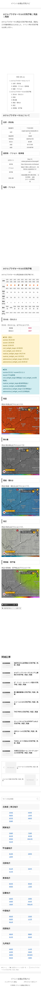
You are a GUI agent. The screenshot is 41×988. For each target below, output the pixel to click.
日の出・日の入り (18, 94)
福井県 (30, 869)
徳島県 (11, 934)
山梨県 (11, 857)
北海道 (11, 812)
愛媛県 (30, 934)
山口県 (30, 919)
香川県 (11, 937)
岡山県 (11, 922)
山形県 (30, 815)
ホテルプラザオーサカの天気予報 (21, 91)
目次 (17, 77)
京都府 (11, 901)
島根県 (11, 919)
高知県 (30, 937)
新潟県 (11, 854)
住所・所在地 (17, 83)
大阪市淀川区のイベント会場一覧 (12, 608)
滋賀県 (11, 898)
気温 (14, 97)
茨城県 (11, 833)
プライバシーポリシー (30, 982)
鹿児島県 (29, 955)
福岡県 (11, 949)
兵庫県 (30, 898)
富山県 (11, 869)
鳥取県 (11, 916)
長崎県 (11, 955)
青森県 (11, 815)
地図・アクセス (17, 89)
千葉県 (30, 833)
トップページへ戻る (11, 982)
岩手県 (11, 818)
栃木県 (11, 836)
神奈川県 (29, 839)
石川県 (11, 871)
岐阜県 (11, 884)
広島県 (30, 916)
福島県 (30, 818)
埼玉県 (11, 842)
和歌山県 (29, 904)
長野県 (30, 854)
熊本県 (11, 958)
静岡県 (11, 886)
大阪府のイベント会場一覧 (10, 604)
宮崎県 (30, 952)
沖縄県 (30, 958)
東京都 (30, 836)
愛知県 (30, 884)
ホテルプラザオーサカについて (20, 81)
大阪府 (11, 904)
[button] (37, 799)
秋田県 (30, 812)
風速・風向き (17, 102)
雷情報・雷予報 (17, 108)
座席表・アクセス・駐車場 (21, 86)
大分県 (30, 949)
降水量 (15, 100)
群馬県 (11, 839)
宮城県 (11, 821)
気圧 (14, 105)
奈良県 (30, 901)
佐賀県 (11, 952)
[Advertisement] (20, 51)
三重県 (30, 886)
